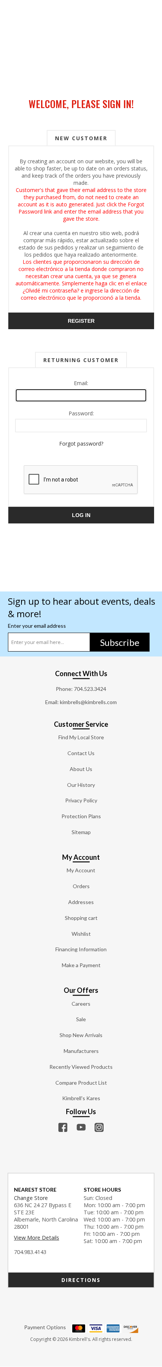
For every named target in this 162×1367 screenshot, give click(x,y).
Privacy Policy (81, 800)
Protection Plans (81, 816)
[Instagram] (99, 1127)
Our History (81, 785)
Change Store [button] (31, 1197)
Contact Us (81, 753)
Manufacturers (81, 1051)
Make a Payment (81, 965)
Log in (81, 515)
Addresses (81, 902)
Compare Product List (81, 1082)
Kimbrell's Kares (81, 1098)
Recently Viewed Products (81, 1067)
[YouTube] (81, 1127)
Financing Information (81, 949)
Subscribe (119, 642)
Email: (81, 383)
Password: (81, 413)
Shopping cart (81, 918)
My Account (81, 870)
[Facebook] (62, 1127)
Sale (81, 1019)
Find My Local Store (81, 737)
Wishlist (81, 933)
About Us (81, 769)
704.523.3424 (90, 689)
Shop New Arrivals (81, 1035)
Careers (81, 1003)
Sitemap (81, 832)
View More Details (36, 1237)
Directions (81, 1279)
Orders (81, 886)
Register (81, 321)
